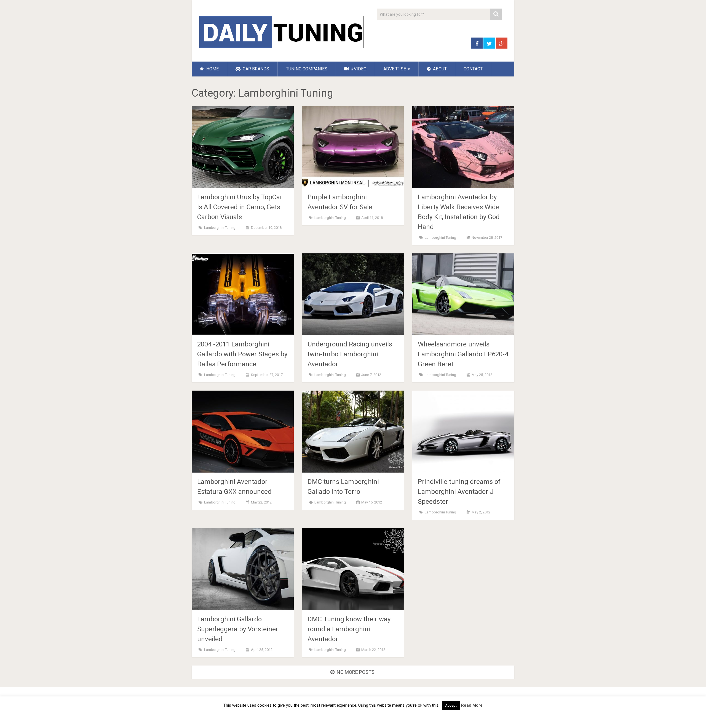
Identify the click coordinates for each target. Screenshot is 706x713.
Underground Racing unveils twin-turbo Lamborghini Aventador (349, 354)
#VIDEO (358, 68)
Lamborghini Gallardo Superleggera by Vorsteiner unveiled (237, 629)
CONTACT (473, 68)
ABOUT (439, 68)
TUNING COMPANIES (306, 68)
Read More (472, 705)
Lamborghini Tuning (220, 228)
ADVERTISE (394, 68)
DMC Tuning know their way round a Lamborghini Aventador (349, 629)
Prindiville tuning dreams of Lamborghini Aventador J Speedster (459, 491)
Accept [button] (451, 705)
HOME (212, 68)
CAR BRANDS (255, 68)
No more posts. (356, 672)
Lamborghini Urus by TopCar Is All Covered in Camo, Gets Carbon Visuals (239, 207)
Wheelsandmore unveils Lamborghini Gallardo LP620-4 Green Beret (463, 354)
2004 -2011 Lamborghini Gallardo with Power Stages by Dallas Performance (242, 354)
